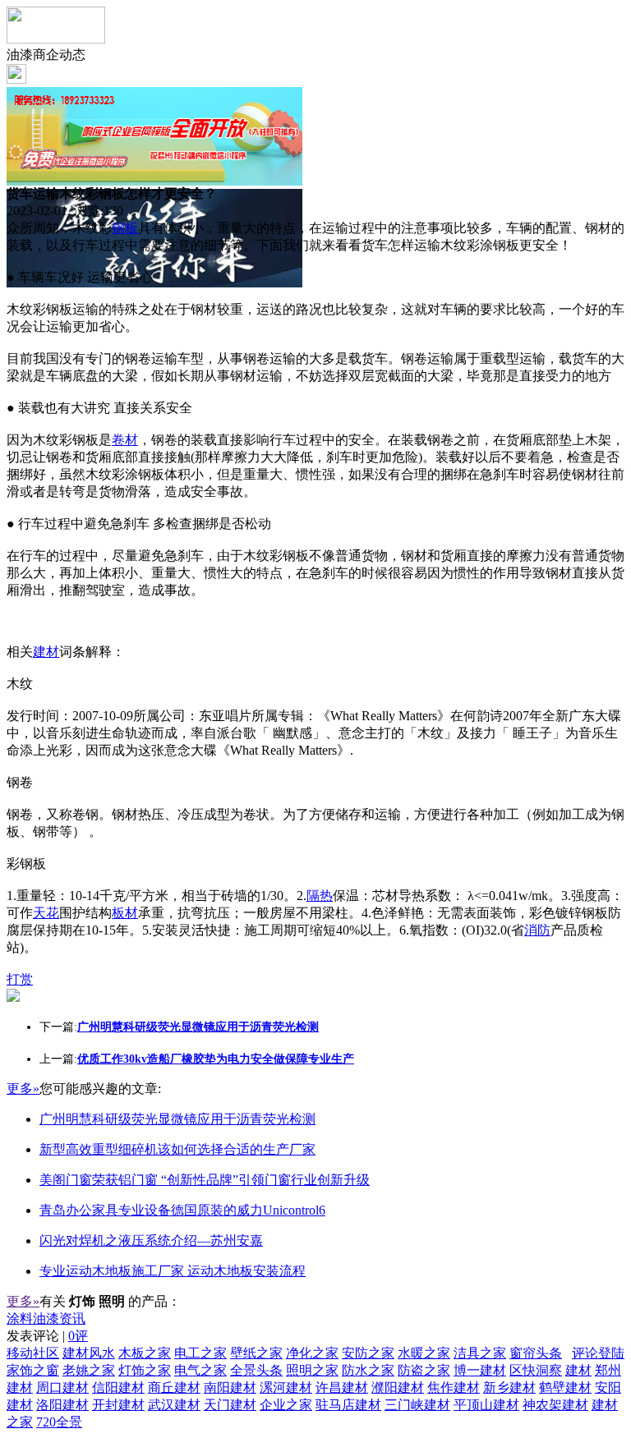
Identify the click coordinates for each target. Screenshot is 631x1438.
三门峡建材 (417, 1405)
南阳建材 (230, 1387)
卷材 (125, 440)
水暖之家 (424, 1353)
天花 (46, 913)
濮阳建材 (397, 1387)
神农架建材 (555, 1405)
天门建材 (230, 1405)
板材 (125, 913)
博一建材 (480, 1370)
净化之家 (312, 1353)
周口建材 (62, 1387)
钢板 (125, 228)
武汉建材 (174, 1405)
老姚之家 (88, 1370)
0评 (78, 1336)
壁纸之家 (256, 1353)
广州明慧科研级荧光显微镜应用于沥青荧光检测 (177, 1119)
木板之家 (144, 1353)
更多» (23, 1089)
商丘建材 (174, 1387)
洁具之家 (480, 1353)
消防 (537, 930)
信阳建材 (118, 1387)
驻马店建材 (348, 1405)
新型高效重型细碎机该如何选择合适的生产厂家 (177, 1149)
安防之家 (368, 1353)
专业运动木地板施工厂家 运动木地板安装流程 (172, 1271)
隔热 (319, 896)
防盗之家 (424, 1370)
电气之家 (200, 1370)
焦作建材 (453, 1387)
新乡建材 (509, 1387)
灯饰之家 (144, 1370)
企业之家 (286, 1405)
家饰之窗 (33, 1370)
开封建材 (118, 1405)
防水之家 (368, 1370)
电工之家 (200, 1353)
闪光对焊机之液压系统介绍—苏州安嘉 (151, 1240)
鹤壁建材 (565, 1387)
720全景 (59, 1422)
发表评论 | (47, 1336)
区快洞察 (535, 1370)
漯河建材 (286, 1387)
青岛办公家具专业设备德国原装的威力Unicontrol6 (182, 1210)
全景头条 (256, 1370)
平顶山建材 (486, 1405)
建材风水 (88, 1353)
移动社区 (33, 1353)
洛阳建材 (62, 1405)
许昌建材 (342, 1387)
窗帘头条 (535, 1353)
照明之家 (312, 1370)
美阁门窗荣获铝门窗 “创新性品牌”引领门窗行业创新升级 (204, 1180)
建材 (46, 652)
